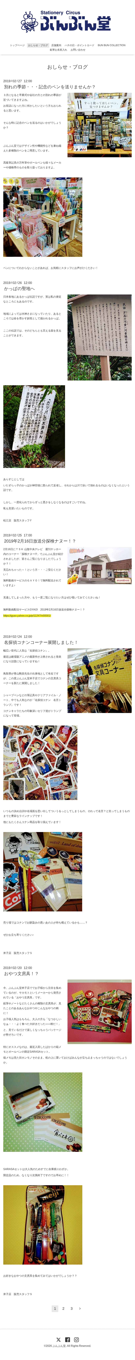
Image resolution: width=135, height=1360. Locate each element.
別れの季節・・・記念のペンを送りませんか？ (50, 86)
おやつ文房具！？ (21, 973)
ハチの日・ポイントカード (79, 45)
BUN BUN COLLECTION (111, 45)
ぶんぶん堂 (59, 1345)
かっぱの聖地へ (19, 288)
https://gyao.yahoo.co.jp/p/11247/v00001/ (27, 615)
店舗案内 (56, 45)
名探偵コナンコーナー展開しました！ (41, 642)
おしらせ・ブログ (38, 45)
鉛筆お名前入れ (58, 49)
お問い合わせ (78, 49)
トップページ (17, 45)
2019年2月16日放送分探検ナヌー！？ (40, 541)
